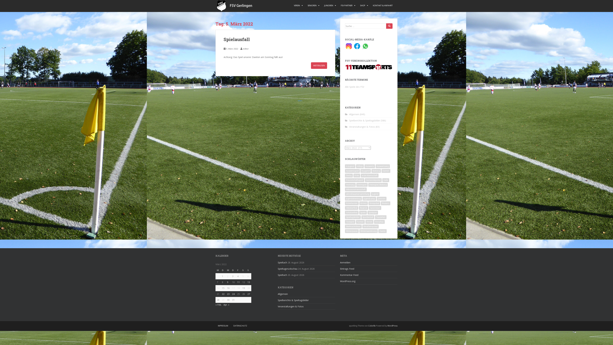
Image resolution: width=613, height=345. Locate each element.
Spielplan (373, 212)
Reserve (363, 208)
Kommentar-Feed (349, 274)
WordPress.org (347, 281)
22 (223, 293)
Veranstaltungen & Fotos (362, 126)
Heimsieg (350, 184)
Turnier (360, 221)
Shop (362, 5)
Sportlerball (368, 217)
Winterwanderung (368, 231)
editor (246, 48)
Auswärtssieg (383, 166)
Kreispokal (374, 203)
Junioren (328, 5)
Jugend (375, 194)
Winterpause (352, 231)
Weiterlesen (319, 65)
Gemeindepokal (373, 180)
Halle (385, 180)
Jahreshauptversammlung (357, 194)
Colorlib (372, 325)
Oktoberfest (351, 208)
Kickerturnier (352, 203)
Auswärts (370, 166)
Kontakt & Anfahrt (383, 5)
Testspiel (350, 221)
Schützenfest (351, 212)
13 (248, 282)
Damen (386, 170)
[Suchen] (389, 26)
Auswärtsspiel (352, 170)
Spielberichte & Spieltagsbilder (364, 120)
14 (218, 288)
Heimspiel (362, 184)
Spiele (363, 212)
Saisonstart (375, 208)
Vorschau (379, 221)
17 (233, 288)
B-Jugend (366, 170)
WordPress (392, 325)
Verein (297, 5)
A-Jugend (350, 166)
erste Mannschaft (369, 175)
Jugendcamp (369, 198)
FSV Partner (346, 5)
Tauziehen (380, 217)
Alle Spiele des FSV (354, 86)
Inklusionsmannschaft (356, 189)
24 (233, 293)
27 (248, 293)
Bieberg (376, 170)
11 (238, 282)
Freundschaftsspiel (354, 180)
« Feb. (219, 304)
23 (228, 293)
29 (223, 299)
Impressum (223, 325)
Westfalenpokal (370, 226)
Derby (349, 175)
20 (248, 288)
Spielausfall (237, 39)
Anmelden (345, 262)
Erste (357, 175)
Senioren (312, 5)
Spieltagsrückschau (287, 268)
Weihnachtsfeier (353, 226)
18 (238, 288)
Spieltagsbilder (353, 217)
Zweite (382, 231)
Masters (385, 203)
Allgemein (354, 114)
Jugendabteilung (353, 198)
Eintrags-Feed (347, 268)
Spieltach (282, 262)
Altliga (360, 166)
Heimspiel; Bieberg (378, 184)
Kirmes (363, 203)
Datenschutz (240, 325)
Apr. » (226, 304)
